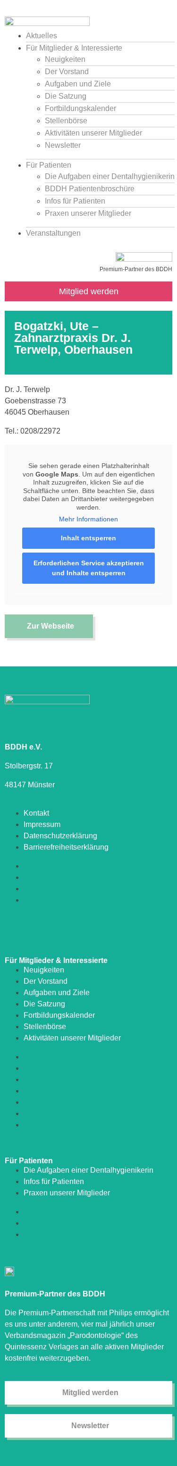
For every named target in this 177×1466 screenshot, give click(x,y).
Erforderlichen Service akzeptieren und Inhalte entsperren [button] (89, 568)
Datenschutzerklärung (60, 836)
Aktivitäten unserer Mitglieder (93, 133)
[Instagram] (11, 929)
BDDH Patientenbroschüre (90, 189)
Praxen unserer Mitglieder (88, 213)
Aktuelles (41, 36)
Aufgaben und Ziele (78, 84)
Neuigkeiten (65, 59)
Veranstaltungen (53, 233)
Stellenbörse (66, 121)
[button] (91, 17)
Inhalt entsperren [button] (88, 538)
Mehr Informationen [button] (88, 519)
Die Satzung (65, 96)
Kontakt (36, 813)
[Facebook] (27, 929)
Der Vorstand (67, 72)
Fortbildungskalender (80, 108)
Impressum (42, 824)
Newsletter (63, 145)
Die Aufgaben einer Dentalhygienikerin (110, 176)
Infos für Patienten (75, 201)
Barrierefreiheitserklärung (66, 847)
